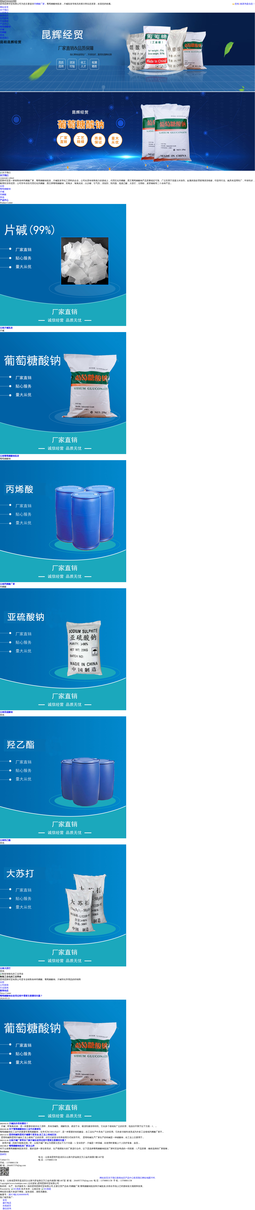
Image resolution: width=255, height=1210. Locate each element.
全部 (2, 186)
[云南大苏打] (63, 966)
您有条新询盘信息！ (245, 4)
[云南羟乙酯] (63, 837)
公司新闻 (4, 18)
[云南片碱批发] (63, 325)
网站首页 (4, 7)
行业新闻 (4, 21)
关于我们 (4, 10)
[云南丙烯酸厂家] (63, 581)
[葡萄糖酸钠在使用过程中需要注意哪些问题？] (63, 1121)
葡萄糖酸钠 (5, 27)
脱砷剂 (3, 1154)
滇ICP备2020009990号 (18, 1194)
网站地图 (146, 1178)
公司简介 (4, 13)
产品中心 (4, 24)
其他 (2, 35)
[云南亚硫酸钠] (63, 709)
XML (153, 1178)
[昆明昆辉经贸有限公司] (10, 44)
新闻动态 (4, 15)
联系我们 (4, 38)
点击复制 (32, 1183)
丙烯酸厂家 (39, 4)
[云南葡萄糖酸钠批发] (63, 453)
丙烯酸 (3, 32)
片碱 (2, 29)
